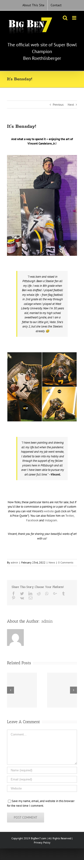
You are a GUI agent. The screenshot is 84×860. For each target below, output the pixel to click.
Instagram (51, 520)
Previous (58, 105)
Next (71, 105)
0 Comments (65, 562)
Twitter (69, 516)
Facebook (32, 520)
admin (14, 562)
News (52, 562)
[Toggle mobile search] (65, 17)
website (49, 511)
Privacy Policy (42, 842)
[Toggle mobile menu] (74, 17)
